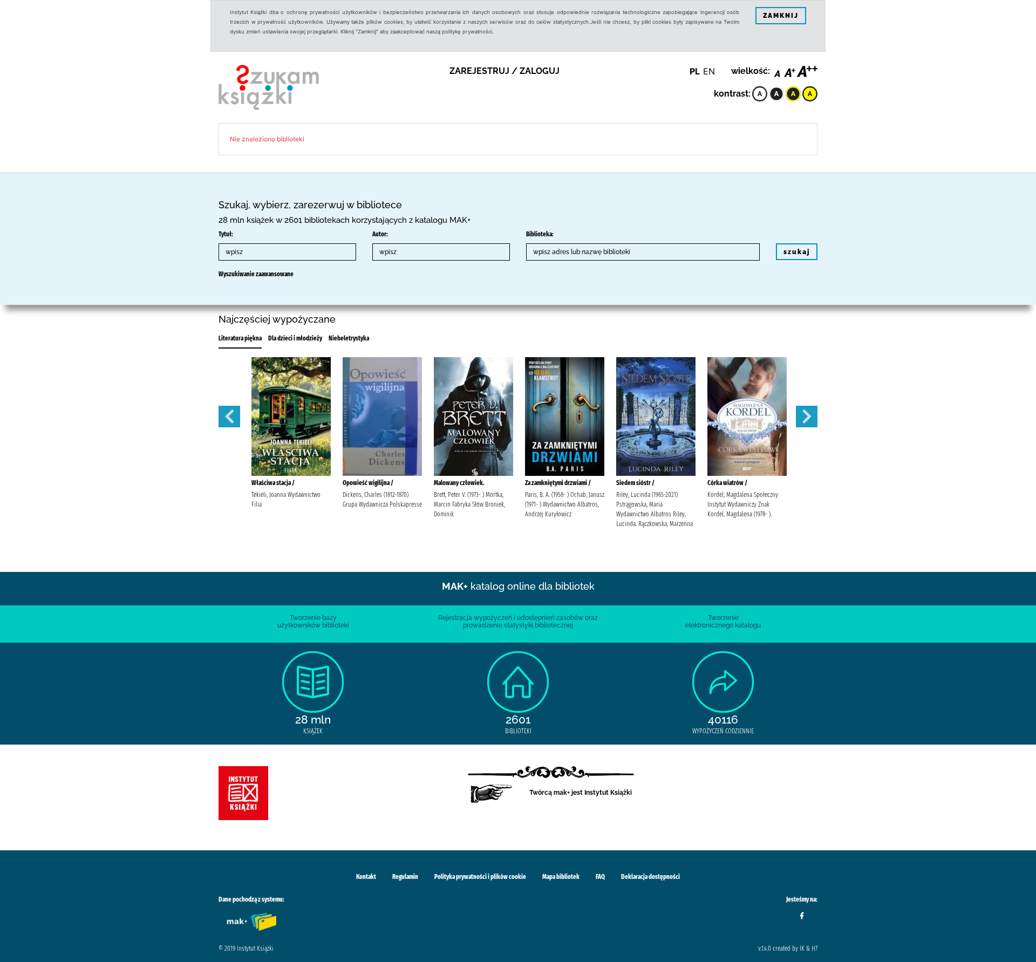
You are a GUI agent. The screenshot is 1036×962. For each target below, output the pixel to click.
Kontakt (366, 877)
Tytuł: (226, 234)
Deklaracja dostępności (650, 877)
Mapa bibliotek (561, 877)
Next (806, 416)
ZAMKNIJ (781, 15)
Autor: (380, 234)
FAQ (600, 877)
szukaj (796, 252)
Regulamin (405, 877)
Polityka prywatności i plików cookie (480, 877)
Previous (229, 416)
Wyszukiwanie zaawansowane (256, 274)
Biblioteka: (540, 234)
